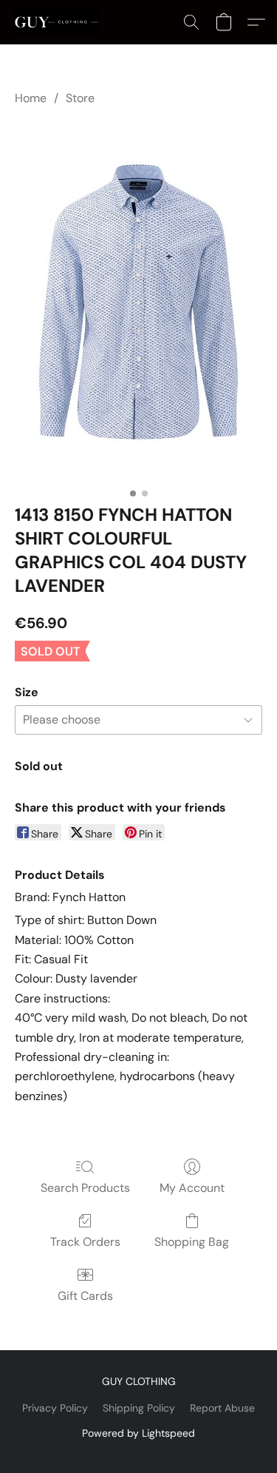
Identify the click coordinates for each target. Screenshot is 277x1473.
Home (31, 98)
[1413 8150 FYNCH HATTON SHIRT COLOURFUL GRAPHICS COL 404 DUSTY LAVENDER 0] (138, 302)
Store (80, 98)
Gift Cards (85, 1296)
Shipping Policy (139, 1408)
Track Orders (85, 1242)
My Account (192, 1188)
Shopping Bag (191, 1242)
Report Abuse (222, 1408)
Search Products (85, 1188)
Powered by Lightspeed (138, 1433)
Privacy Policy (55, 1408)
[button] (58, 22)
